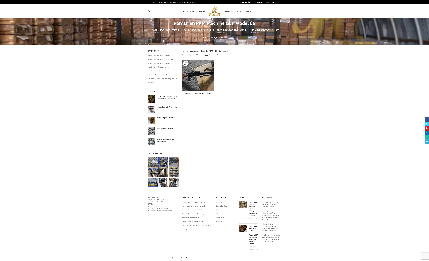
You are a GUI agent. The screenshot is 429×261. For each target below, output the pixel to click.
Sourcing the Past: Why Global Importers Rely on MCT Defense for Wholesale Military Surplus (253, 235)
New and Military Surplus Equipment (160, 63)
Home (184, 51)
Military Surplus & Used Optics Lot (167, 108)
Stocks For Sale (221, 206)
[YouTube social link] (243, 2)
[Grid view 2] (203, 55)
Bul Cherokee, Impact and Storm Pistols (165, 140)
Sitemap (219, 222)
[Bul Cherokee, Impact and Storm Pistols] (151, 141)
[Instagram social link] (240, 2)
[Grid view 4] (210, 55)
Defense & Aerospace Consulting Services (162, 79)
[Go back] (171, 23)
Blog (217, 210)
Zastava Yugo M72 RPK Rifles (166, 118)
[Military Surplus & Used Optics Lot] (151, 109)
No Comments (253, 221)
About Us (219, 202)
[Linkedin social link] (249, 2)
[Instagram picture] (153, 162)
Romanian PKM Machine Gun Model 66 (198, 93)
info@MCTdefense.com (162, 208)
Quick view (212, 63)
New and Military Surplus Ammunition (160, 59)
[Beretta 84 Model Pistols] (151, 131)
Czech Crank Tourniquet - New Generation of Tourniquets (167, 97)
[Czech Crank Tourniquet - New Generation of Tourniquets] (151, 99)
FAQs (218, 214)
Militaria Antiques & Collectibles (158, 75)
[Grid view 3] (206, 55)
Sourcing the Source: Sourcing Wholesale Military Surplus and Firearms (253, 208)
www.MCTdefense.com (164, 211)
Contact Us (220, 218)
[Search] (149, 11)
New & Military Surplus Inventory (159, 67)
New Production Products (156, 71)
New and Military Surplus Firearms (159, 55)
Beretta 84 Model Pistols (165, 128)
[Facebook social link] (238, 2)
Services (151, 83)
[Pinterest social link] (246, 2)
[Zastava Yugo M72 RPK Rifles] (151, 120)
